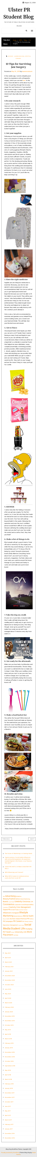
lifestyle (27, 56)
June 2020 (8, 989)
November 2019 (10, 1021)
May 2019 (8, 1030)
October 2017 (9, 1102)
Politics (31, 919)
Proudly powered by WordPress (10, 1153)
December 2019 (10, 1016)
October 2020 (9, 985)
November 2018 (10, 1057)
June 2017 (8, 1106)
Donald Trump (14, 910)
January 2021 (9, 971)
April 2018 (8, 1075)
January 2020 (9, 1012)
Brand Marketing (25, 899)
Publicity (31, 922)
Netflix (7, 919)
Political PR (25, 918)
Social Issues (21, 925)
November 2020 (10, 980)
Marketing (8, 916)
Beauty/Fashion (9, 898)
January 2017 (9, 1129)
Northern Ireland (15, 919)
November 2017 (10, 1097)
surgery (18, 58)
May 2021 (8, 953)
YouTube (15, 935)
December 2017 (9, 1093)
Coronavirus (8, 904)
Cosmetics (5, 907)
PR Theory (25, 922)
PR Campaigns (8, 921)
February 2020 (9, 1007)
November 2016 (10, 1138)
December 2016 (10, 1134)
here (24, 80)
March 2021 (8, 962)
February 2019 (9, 1043)
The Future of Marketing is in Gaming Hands (18, 854)
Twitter (12, 932)
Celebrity (18, 901)
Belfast (18, 899)
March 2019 (8, 1039)
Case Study (11, 902)
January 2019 (9, 1048)
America (18, 896)
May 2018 (8, 1070)
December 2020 (10, 976)
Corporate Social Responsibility (24, 905)
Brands (5, 901)
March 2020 (8, 1003)
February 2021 (9, 967)
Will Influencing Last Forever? (14, 872)
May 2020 (8, 994)
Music (4, 919)
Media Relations (18, 916)
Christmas (26, 901)
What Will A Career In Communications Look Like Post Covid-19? (17, 877)
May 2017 (8, 1111)
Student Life (18, 929)
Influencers (7, 912)
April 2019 (8, 1034)
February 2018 (9, 1084)
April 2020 (8, 998)
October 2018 (9, 1061)
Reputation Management (10, 925)
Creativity (12, 907)
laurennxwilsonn (27, 71)
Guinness (21, 910)
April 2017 (8, 1115)
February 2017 (9, 1125)
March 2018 (8, 1079)
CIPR (32, 902)
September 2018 (10, 1066)
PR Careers (18, 921)
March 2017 (8, 1120)
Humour (25, 910)
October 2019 (9, 1025)
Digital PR (6, 909)
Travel (8, 932)
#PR (4, 896)
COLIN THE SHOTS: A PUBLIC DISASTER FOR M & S (18, 868)
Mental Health (28, 916)
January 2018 (9, 1088)
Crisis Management (23, 907)
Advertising (10, 896)
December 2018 (10, 1052)
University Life (20, 932)
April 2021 (8, 958)
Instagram (15, 913)
